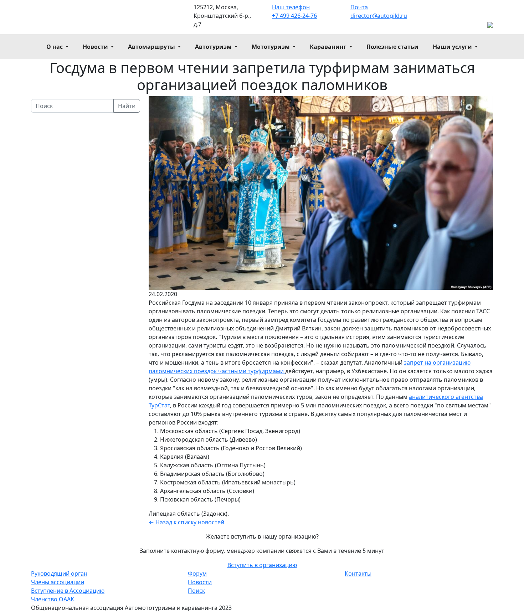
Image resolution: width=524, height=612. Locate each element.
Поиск (196, 591)
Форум (197, 573)
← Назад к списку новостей (186, 522)
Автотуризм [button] (214, 47)
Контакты (358, 573)
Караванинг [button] (329, 47)
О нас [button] (55, 47)
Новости (200, 582)
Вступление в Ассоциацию (67, 591)
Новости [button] (96, 47)
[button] (262, 565)
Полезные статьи (392, 47)
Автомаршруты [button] (152, 47)
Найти (126, 106)
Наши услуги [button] (453, 47)
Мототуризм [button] (271, 47)
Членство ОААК (52, 599)
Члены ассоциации (57, 582)
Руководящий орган (59, 573)
